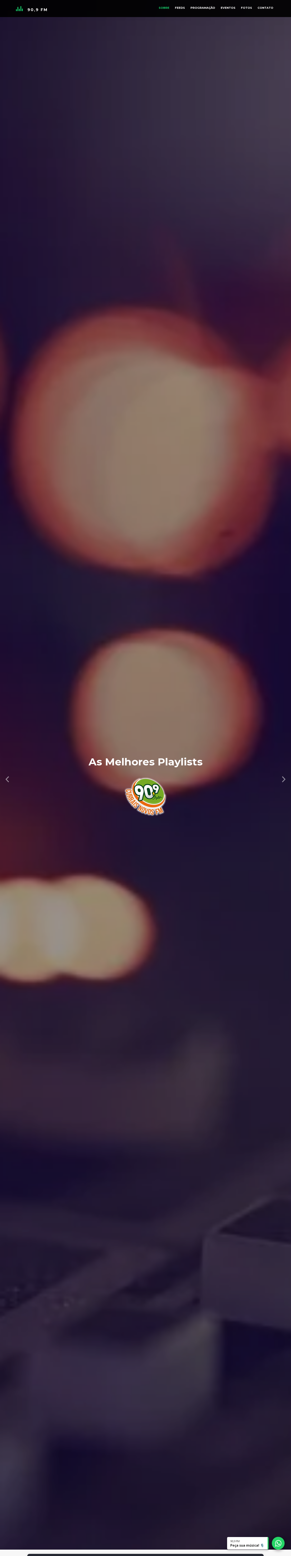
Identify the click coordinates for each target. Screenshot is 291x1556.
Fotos (246, 7)
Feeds (180, 7)
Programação (202, 7)
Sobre (164, 7)
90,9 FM (37, 9)
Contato (265, 7)
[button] (7, 778)
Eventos (228, 7)
